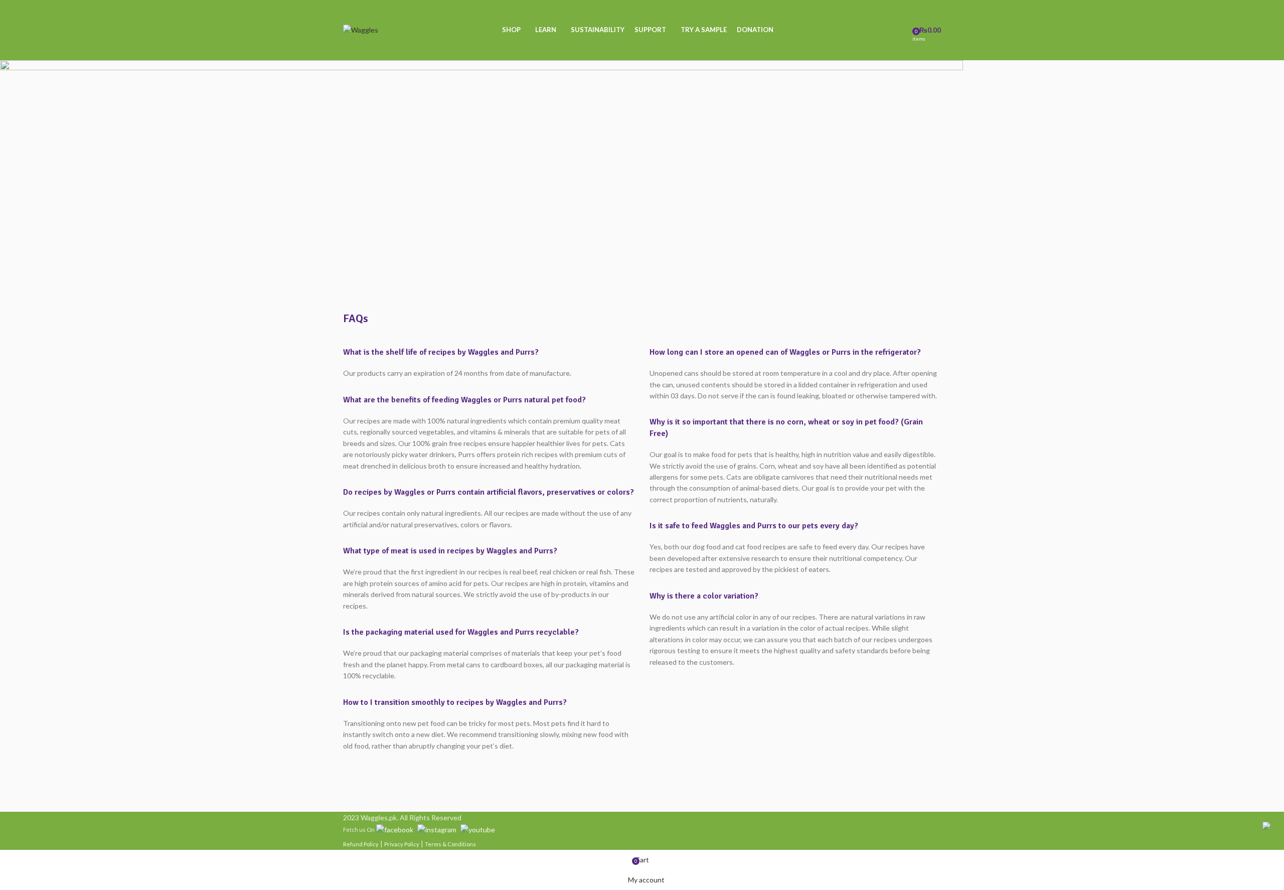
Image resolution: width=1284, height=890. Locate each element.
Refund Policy (361, 844)
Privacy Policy (401, 844)
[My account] (901, 30)
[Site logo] (360, 29)
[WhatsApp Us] (1266, 825)
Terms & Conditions (450, 844)
